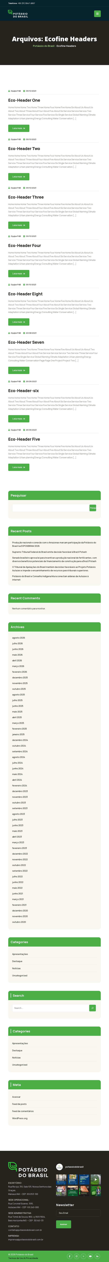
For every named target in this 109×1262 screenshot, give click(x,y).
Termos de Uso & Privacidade (23, 1258)
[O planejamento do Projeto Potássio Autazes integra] (96, 1191)
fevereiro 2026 (19, 671)
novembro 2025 (20, 683)
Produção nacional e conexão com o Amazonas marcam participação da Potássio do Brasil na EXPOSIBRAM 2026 (54, 544)
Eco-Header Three (26, 197)
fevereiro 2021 (19, 904)
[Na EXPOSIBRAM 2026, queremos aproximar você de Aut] (96, 1179)
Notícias (16, 968)
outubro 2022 (19, 865)
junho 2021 (17, 893)
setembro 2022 (20, 870)
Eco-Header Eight (25, 294)
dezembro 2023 (20, 791)
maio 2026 (17, 654)
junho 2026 (17, 649)
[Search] (92, 1008)
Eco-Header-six (23, 390)
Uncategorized (19, 975)
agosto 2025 (18, 694)
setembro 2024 (20, 751)
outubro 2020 (19, 922)
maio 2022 (17, 887)
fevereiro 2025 (19, 728)
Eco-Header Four (24, 245)
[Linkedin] (97, 1256)
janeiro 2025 (18, 734)
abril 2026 (17, 660)
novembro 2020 (20, 916)
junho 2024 (17, 768)
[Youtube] (90, 1256)
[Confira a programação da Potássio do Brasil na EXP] (84, 1179)
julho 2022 (17, 876)
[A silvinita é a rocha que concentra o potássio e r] (84, 1191)
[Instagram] (76, 1256)
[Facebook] (69, 1256)
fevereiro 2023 (19, 848)
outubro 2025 (19, 688)
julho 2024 (17, 762)
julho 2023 (17, 819)
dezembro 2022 (20, 853)
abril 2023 (17, 836)
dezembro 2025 (20, 677)
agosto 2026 (18, 637)
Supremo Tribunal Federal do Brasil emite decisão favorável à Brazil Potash (49, 551)
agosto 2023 (18, 814)
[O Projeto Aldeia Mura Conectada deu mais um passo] (61, 1191)
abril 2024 (17, 779)
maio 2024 (17, 774)
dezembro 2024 (20, 740)
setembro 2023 (20, 808)
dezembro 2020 (20, 910)
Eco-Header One (24, 100)
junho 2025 (17, 706)
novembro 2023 (20, 796)
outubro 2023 (19, 802)
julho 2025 (17, 700)
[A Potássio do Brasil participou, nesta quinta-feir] (73, 1191)
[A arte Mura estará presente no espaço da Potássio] (61, 1179)
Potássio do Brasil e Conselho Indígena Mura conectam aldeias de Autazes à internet (50, 578)
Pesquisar (18, 495)
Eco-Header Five (24, 439)
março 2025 (18, 723)
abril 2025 (17, 717)
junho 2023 (17, 825)
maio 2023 (17, 831)
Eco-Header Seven (26, 342)
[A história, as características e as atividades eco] (73, 1179)
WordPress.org (19, 1118)
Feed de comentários (23, 1111)
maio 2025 (17, 711)
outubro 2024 (19, 745)
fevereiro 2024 (19, 785)
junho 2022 (17, 882)
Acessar (16, 1096)
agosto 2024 (18, 757)
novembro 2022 (20, 859)
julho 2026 (17, 643)
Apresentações (20, 954)
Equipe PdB (16, 91)
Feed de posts (19, 1104)
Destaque (17, 961)
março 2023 (18, 842)
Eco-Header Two (24, 148)
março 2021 (18, 899)
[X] (83, 1256)
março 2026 (18, 666)
